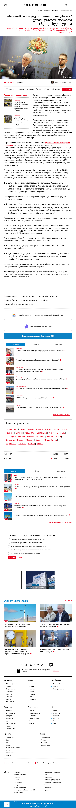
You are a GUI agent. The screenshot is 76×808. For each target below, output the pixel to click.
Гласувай (12, 557)
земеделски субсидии (54, 763)
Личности (56, 718)
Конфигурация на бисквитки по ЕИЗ (24, 790)
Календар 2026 (10, 737)
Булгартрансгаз (11, 296)
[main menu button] (70, 5)
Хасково (22, 443)
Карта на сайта (49, 777)
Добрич (19, 433)
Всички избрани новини (61, 415)
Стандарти (56, 686)
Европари (8, 686)
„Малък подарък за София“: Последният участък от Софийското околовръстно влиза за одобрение (39, 370)
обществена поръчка (29, 300)
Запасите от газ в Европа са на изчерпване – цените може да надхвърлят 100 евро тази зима (16, 651)
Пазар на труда (10, 702)
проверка (44, 300)
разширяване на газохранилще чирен (19, 304)
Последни (16, 344)
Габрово (10, 433)
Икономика (9, 680)
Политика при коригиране (52, 780)
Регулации (32, 699)
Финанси (32, 694)
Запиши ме (56, 671)
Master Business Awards (13, 748)
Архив (20, 557)
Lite (53, 707)
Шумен (31, 443)
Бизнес (31, 680)
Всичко (43, 734)
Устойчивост (56, 680)
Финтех (31, 723)
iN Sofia (8, 750)
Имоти (31, 697)
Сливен (20, 440)
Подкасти (8, 740)
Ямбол (40, 443)
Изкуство (56, 721)
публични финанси (27, 763)
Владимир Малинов (28, 296)
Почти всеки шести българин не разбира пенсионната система (39, 350)
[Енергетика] (8, 103)
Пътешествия (57, 713)
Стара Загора (50, 440)
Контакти (16, 780)
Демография (9, 716)
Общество (8, 707)
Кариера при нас (18, 785)
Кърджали (29, 433)
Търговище (11, 443)
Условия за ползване (51, 785)
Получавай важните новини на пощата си (36, 670)
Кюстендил (42, 433)
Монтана (61, 433)
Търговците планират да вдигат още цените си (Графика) (37, 360)
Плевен (30, 436)
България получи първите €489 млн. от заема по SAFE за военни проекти (41, 515)
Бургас (23, 429)
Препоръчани (59, 344)
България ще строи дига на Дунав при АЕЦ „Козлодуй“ (54, 650)
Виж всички (68, 600)
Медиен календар (19, 792)
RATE (7, 742)
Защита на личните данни (52, 772)
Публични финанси (11, 684)
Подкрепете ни (49, 787)
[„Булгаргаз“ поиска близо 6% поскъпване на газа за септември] (56, 613)
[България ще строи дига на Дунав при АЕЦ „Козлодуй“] (56, 638)
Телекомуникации (34, 713)
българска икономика (11, 763)
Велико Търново (43, 429)
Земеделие (9, 697)
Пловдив (40, 436)
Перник (21, 436)
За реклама (17, 772)
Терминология (45, 737)
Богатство (56, 716)
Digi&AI (31, 711)
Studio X (44, 805)
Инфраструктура (11, 689)
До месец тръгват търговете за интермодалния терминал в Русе (40, 379)
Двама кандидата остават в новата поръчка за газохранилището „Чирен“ (21, 122)
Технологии (33, 707)
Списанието (44, 742)
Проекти (7, 734)
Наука (55, 711)
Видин (56, 429)
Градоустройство (11, 723)
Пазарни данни (45, 745)
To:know (43, 740)
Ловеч (51, 433)
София (39, 440)
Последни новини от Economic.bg (60, 522)
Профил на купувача (20, 787)
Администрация (10, 728)
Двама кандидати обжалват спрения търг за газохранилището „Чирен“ (21, 106)
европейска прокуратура (48, 296)
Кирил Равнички (11, 300)
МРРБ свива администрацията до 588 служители (34, 398)
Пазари (31, 691)
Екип (46, 774)
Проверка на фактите (20, 774)
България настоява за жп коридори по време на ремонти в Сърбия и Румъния (42, 487)
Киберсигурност (34, 718)
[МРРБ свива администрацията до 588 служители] (10, 399)
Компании (35, 584)
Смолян (30, 440)
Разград (50, 436)
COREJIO (8, 745)
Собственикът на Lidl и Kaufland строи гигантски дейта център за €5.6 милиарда (40, 507)
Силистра (10, 440)
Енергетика (9, 691)
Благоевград (12, 429)
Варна (31, 429)
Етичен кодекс (18, 782)
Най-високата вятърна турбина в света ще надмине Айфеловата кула (40, 496)
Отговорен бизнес (58, 689)
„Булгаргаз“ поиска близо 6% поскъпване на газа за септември (56, 625)
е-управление (33, 716)
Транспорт (9, 694)
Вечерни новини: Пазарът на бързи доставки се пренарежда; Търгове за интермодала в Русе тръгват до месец (40, 478)
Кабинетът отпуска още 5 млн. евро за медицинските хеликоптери (41, 388)
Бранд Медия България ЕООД (53, 782)
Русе (58, 436)
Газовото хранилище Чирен (15, 95)
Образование (10, 718)
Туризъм (8, 699)
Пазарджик (11, 436)
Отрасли (31, 686)
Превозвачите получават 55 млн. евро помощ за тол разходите (39, 407)
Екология (8, 726)
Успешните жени (11, 753)
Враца (64, 429)
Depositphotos (42, 806)
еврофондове (40, 763)
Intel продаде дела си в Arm (36, 587)
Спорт (55, 723)
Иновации (32, 689)
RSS (55, 665)
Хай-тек (31, 721)
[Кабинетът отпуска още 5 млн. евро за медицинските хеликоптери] (10, 390)
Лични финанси (10, 713)
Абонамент (17, 777)
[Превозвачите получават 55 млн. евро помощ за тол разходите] (10, 408)
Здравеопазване (10, 721)
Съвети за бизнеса (58, 684)
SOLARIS (8, 755)
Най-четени (36, 344)
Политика (9, 711)
